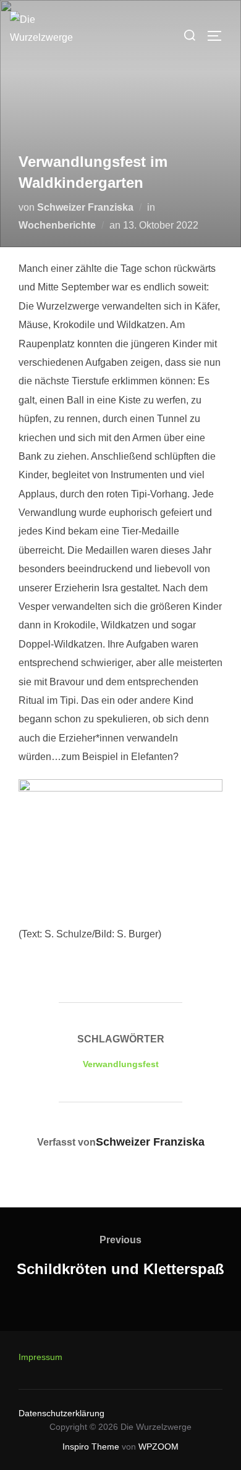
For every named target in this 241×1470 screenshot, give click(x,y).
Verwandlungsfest (121, 1064)
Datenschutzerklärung (61, 1413)
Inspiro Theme (90, 1446)
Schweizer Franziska (85, 207)
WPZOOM (158, 1446)
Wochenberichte (57, 225)
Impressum (40, 1357)
